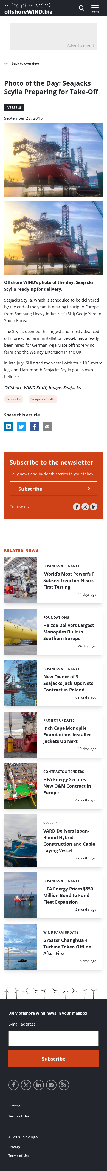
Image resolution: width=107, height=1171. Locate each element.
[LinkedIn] (93, 506)
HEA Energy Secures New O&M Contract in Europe (67, 786)
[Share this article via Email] (47, 426)
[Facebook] (76, 506)
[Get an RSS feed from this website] (64, 1085)
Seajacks (14, 399)
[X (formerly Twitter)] (85, 506)
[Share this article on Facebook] (34, 426)
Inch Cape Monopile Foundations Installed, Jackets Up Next (68, 734)
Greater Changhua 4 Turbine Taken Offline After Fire (67, 946)
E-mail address (22, 1024)
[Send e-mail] (51, 1085)
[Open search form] (81, 8)
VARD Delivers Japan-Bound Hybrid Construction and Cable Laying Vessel (69, 841)
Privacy (14, 1105)
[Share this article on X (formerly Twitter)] (21, 426)
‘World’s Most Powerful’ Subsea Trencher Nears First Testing (68, 580)
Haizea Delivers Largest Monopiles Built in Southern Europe (68, 631)
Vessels (14, 107)
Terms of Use (18, 1116)
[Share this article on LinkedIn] (8, 426)
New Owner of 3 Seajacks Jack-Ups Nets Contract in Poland (68, 683)
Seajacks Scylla (43, 399)
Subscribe (30, 489)
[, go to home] (28, 8)
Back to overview (25, 63)
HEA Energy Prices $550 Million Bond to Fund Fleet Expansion (68, 895)
